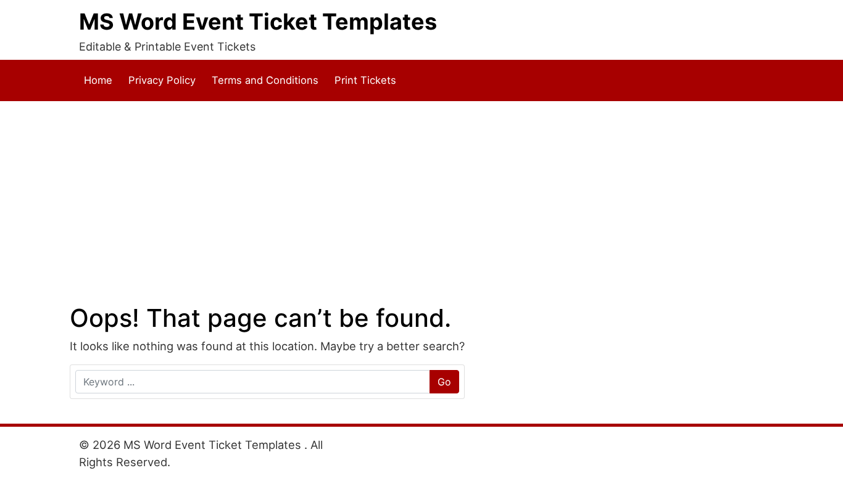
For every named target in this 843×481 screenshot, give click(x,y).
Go (444, 382)
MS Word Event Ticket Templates (258, 21)
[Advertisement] (421, 202)
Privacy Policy (162, 80)
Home (98, 80)
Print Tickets (365, 80)
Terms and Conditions (265, 80)
